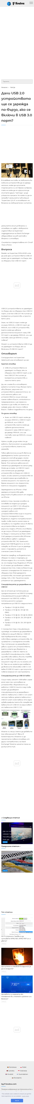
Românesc (13, 1067)
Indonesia (23, 1071)
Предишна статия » (10, 846)
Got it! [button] (17, 1100)
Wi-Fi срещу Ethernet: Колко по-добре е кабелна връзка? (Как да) (16, 865)
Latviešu (11, 1071)
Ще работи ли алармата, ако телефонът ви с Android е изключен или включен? (16, 996)
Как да (12, 87)
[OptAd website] (27, 223)
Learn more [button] (25, 1096)
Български (18, 1078)
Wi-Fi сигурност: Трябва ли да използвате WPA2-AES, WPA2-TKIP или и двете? (16, 939)
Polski (24, 1067)
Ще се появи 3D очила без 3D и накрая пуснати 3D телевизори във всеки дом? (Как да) (16, 835)
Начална (4, 87)
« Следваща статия (10, 818)
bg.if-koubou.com (8, 1084)
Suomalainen (23, 1074)
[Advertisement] (17, 25)
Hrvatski (10, 1074)
